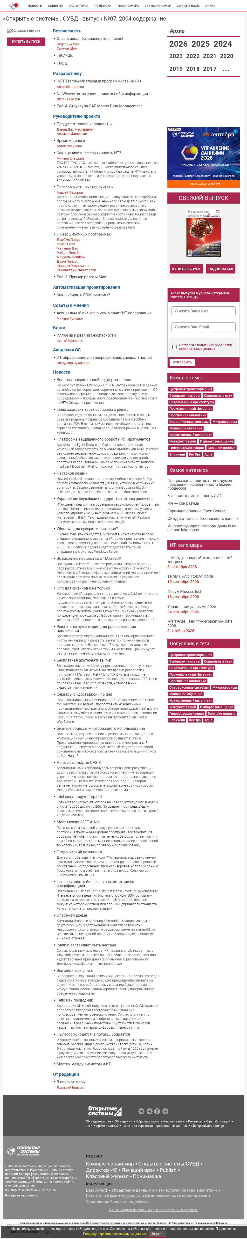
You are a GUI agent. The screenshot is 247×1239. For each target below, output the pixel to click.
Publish (168, 1170)
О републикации (218, 1121)
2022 (193, 56)
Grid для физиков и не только (83, 588)
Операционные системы (189, 422)
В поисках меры (71, 1082)
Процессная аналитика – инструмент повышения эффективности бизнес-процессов (200, 484)
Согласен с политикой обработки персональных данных (205, 347)
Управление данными (132, 1190)
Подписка (102, 5)
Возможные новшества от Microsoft (89, 558)
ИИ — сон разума (183, 503)
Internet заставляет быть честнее (86, 945)
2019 (176, 69)
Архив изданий (107, 1126)
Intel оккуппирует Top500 (79, 796)
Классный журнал (107, 1176)
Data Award (96, 1190)
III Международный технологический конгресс (200, 559)
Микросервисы (225, 422)
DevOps (195, 454)
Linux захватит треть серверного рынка (93, 409)
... (226, 68)
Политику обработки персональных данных (115, 1234)
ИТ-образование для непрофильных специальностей (104, 357)
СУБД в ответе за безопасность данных (202, 518)
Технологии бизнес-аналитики (187, 1190)
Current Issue (188, 5)
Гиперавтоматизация (186, 448)
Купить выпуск (26, 42)
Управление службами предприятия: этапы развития (105, 498)
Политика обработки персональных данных (155, 1126)
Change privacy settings (207, 1126)
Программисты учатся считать (85, 187)
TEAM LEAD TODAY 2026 (190, 576)
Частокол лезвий (72, 473)
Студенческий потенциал (79, 852)
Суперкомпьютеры (184, 396)
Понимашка (147, 1176)
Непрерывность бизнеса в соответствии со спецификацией (95, 883)
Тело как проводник (75, 1000)
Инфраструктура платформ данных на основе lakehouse (201, 527)
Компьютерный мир (110, 1164)
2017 (210, 69)
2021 (210, 56)
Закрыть (157, 1234)
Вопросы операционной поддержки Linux (94, 379)
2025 (202, 44)
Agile (209, 454)
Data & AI (94, 1196)
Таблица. (65, 55)
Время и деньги (71, 140)
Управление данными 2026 (191, 606)
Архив (210, 5)
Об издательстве (98, 1121)
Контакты (195, 1121)
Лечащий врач (138, 1170)
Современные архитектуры (191, 402)
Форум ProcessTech (184, 591)
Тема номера (128, 5)
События (55, 5)
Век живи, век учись (75, 970)
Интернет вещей (182, 441)
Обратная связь (147, 1121)
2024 (223, 44)
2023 (176, 56)
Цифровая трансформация (190, 389)
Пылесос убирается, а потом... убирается (93, 1034)
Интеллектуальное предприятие (176, 1196)
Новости (35, 5)
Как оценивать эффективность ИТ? (89, 153)
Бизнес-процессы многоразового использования (101, 728)
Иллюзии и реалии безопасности (86, 335)
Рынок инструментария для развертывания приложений (96, 628)
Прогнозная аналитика (187, 415)
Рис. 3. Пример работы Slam (82, 277)
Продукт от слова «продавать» (85, 124)
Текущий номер (158, 5)
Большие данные (221, 448)
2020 (226, 56)
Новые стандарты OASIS (79, 762)
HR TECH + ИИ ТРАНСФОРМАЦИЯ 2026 (199, 623)
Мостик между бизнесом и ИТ (84, 1064)
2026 (179, 44)
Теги (89, 1126)
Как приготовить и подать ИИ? (194, 495)
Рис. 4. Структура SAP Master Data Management (99, 106)
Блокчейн (177, 454)
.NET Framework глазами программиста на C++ (99, 81)
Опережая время (72, 915)
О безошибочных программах (84, 234)
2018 (193, 69)
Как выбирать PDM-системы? (83, 295)
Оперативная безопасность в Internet (90, 38)
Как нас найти (173, 1121)
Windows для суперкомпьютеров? (87, 528)
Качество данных (124, 1196)
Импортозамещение (216, 441)
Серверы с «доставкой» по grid (84, 694)
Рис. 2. (62, 63)
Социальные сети (218, 396)
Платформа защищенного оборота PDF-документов (104, 439)
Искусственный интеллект (190, 435)
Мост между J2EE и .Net (78, 822)
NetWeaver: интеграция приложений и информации (102, 93)
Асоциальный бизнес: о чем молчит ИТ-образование (104, 313)
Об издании (123, 1121)
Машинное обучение (185, 428)
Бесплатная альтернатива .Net (84, 660)
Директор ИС (101, 1170)
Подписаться (220, 269)
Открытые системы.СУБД (168, 1164)
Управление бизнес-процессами (117, 1201)
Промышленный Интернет (190, 409)
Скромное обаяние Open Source (196, 511)
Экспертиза (79, 5)
